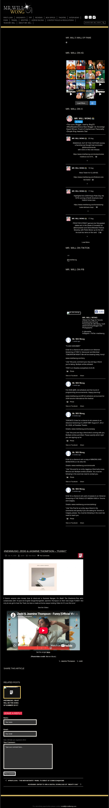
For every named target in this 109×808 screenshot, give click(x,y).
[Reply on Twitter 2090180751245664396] (74, 183)
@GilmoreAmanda (89, 147)
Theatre (62, 18)
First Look (8, 18)
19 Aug (90, 168)
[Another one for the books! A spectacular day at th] (80, 84)
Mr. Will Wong (78, 339)
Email (6, 729)
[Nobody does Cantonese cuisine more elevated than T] (100, 65)
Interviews (74, 18)
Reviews (39, 18)
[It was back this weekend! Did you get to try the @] (71, 84)
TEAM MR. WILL (9, 23)
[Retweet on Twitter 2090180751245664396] (78, 183)
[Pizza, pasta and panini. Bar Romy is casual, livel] (71, 65)
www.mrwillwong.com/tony (75, 358)
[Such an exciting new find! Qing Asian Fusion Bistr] (90, 65)
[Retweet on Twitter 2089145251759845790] (78, 236)
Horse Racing (38, 20)
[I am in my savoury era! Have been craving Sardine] (100, 84)
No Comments (44, 555)
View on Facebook (72, 375)
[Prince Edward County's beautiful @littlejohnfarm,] (80, 74)
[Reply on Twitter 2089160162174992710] (74, 211)
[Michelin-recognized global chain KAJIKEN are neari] (100, 94)
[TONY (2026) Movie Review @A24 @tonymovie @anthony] (71, 94)
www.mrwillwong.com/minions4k (83, 465)
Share (82, 375)
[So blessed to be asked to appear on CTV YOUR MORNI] (80, 94)
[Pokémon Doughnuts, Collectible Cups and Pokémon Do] (71, 74)
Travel (14, 20)
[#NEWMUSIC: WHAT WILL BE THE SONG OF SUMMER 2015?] (11, 692)
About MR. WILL (25, 23)
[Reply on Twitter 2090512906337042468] (74, 160)
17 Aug (90, 191)
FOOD (5, 20)
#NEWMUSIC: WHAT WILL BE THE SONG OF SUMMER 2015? (11, 702)
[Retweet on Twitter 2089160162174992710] (78, 211)
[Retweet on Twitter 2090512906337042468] (78, 160)
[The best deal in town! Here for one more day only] (100, 74)
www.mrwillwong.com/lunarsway (83, 429)
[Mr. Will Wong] (74, 313)
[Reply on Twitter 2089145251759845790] (74, 236)
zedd (81, 661)
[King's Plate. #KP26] (90, 84)
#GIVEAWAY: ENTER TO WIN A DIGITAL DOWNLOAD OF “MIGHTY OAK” (53, 784)
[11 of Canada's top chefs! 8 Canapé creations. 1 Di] (90, 74)
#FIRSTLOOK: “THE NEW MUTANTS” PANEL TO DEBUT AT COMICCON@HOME (36, 781)
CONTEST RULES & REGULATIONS (60, 20)
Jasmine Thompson (68, 661)
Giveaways (20, 18)
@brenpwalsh (79, 227)
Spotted (24, 20)
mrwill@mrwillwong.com (68, 806)
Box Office (50, 18)
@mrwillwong (72, 259)
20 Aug (90, 138)
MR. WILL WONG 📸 (79, 138)
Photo (72, 371)
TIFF (30, 18)
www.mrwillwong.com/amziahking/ (84, 504)
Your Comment (9, 742)
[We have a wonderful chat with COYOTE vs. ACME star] (80, 65)
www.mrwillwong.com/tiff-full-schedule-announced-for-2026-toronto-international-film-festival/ (85, 397)
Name (6, 718)
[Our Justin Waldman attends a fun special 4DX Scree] (90, 94)
